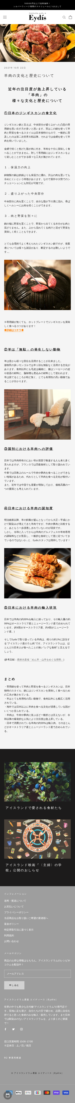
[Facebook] (5, 1029)
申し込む (14, 985)
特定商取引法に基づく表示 (18, 929)
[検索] (64, 17)
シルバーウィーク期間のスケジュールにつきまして (37, 6)
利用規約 (9, 935)
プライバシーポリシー (16, 912)
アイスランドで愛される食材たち (34, 808)
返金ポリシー (11, 924)
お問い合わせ (11, 941)
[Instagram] (21, 1029)
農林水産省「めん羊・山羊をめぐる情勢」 (40, 659)
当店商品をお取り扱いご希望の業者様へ (26, 918)
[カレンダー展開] (7, 1095)
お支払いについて (14, 906)
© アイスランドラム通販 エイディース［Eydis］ (37, 1073)
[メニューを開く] (5, 17)
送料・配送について (15, 900)
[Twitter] (13, 1029)
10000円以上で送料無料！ (37, 3)
